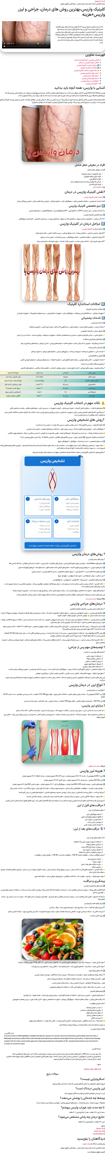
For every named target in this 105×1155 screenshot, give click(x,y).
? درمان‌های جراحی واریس (90, 78)
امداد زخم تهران (99, 1)
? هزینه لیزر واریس (92, 83)
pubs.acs (100, 1128)
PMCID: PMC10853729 (92, 1069)
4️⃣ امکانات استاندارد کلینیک (89, 68)
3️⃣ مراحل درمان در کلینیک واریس (87, 65)
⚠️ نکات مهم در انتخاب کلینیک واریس (86, 70)
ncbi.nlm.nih (99, 1131)
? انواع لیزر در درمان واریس (90, 81)
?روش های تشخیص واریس (89, 73)
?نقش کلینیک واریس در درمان (89, 62)
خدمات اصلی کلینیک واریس (93, 197)
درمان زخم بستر (91, 599)
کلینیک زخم (97, 187)
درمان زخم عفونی (94, 766)
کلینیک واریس (87, 229)
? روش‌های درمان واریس (91, 76)
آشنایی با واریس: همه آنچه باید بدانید (86, 60)
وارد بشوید (86, 1144)
